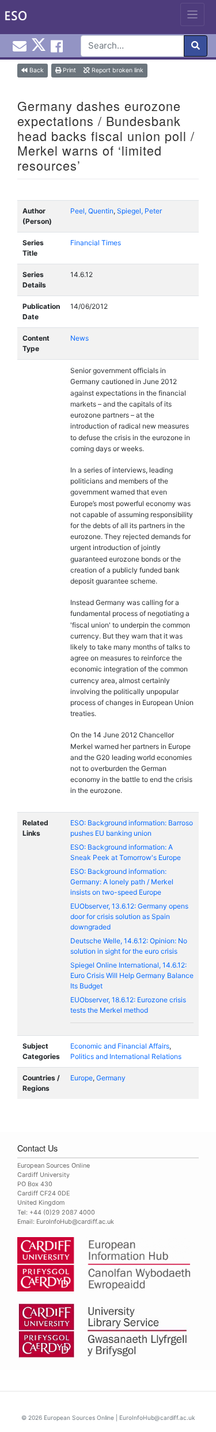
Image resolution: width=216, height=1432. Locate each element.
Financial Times (95, 242)
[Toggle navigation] (192, 14)
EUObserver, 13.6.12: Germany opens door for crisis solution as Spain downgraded (129, 916)
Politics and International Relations (125, 1056)
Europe (81, 1077)
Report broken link (116, 70)
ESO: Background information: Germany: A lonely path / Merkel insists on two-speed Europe (121, 881)
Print (68, 70)
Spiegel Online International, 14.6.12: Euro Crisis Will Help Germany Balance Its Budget (132, 975)
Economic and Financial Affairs (119, 1046)
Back (36, 70)
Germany (111, 1077)
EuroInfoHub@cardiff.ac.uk (75, 1222)
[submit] (195, 46)
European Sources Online (79, 1417)
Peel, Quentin (91, 210)
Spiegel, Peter (139, 210)
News (79, 338)
